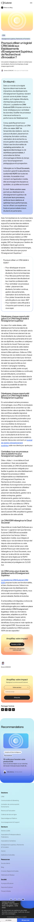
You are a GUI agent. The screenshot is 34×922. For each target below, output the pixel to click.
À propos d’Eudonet (7, 883)
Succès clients (5, 863)
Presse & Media (6, 891)
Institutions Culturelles (8, 855)
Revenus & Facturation (8, 811)
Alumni (3, 851)
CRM (2, 796)
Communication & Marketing (10, 800)
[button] (31, 2)
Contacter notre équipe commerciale (17, 649)
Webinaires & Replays (7, 875)
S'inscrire (17, 697)
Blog (2, 867)
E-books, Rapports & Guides (9, 871)
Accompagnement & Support (10, 822)
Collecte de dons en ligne (9, 814)
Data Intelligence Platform (9, 818)
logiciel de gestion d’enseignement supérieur (16, 442)
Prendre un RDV (16, 644)
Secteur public (5, 831)
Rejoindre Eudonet (7, 887)
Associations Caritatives (8, 841)
